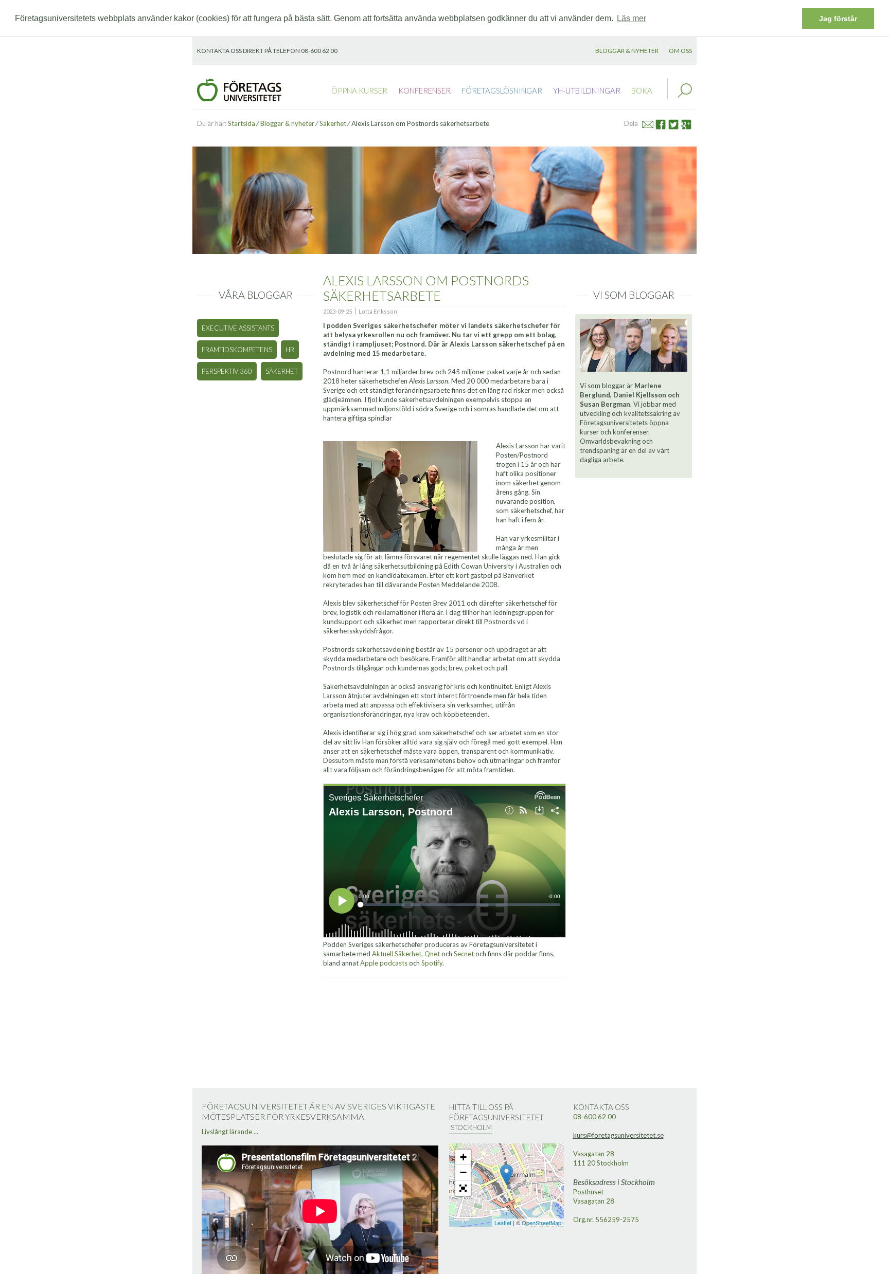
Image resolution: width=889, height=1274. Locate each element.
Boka (641, 90)
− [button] (463, 1172)
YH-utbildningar (586, 90)
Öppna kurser (359, 90)
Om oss (680, 50)
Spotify (431, 963)
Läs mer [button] (631, 18)
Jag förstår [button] (838, 18)
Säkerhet (332, 123)
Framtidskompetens (237, 349)
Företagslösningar (501, 90)
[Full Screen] (463, 1188)
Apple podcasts (384, 963)
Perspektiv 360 (227, 371)
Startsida (241, 123)
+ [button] (463, 1157)
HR (290, 349)
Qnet (432, 954)
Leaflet (502, 1222)
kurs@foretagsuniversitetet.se (618, 1135)
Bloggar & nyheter (627, 50)
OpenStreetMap (541, 1222)
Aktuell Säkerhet (396, 954)
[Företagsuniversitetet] (239, 89)
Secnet (464, 954)
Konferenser (424, 90)
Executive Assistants (238, 328)
